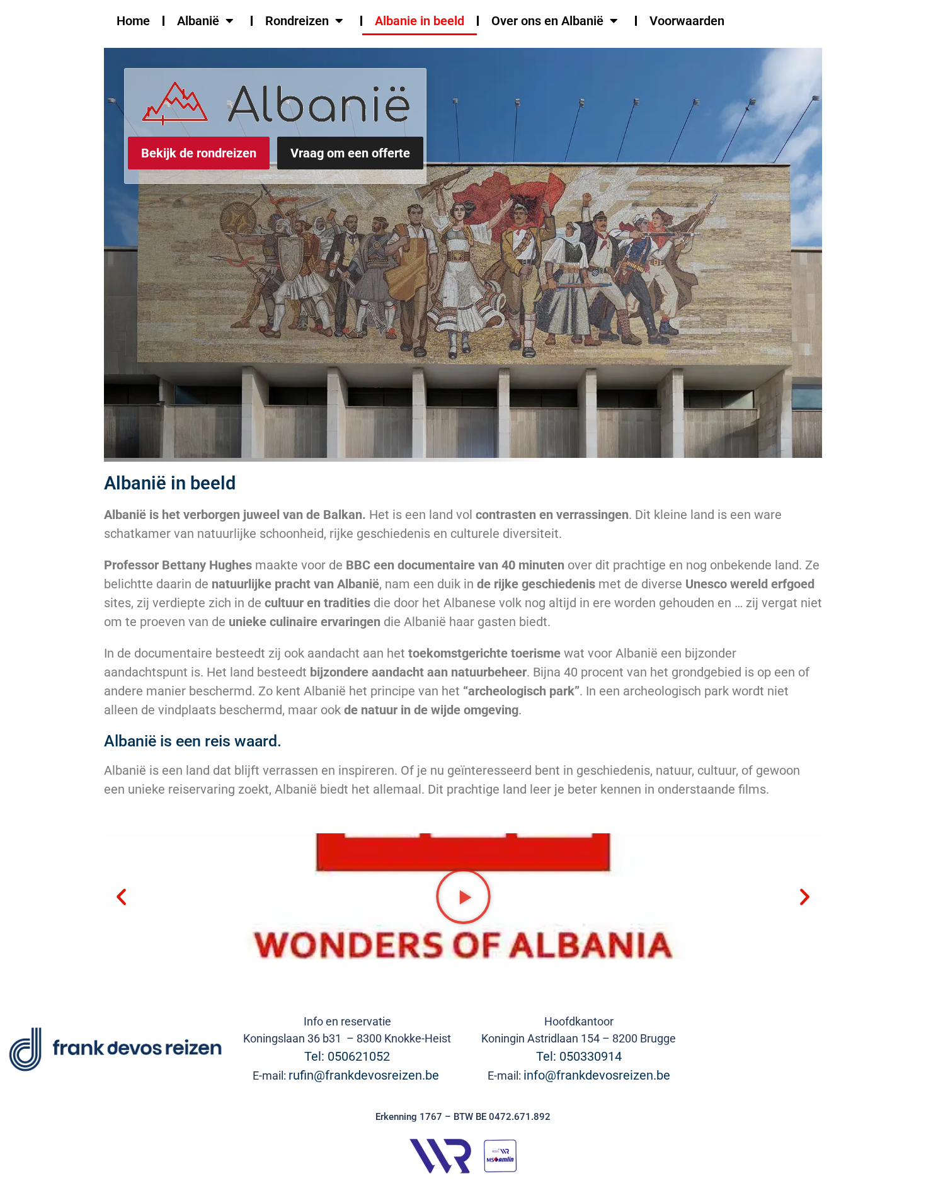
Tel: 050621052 (347, 1056)
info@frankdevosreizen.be (596, 1075)
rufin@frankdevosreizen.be (365, 1075)
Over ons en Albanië (547, 20)
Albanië (198, 20)
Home (133, 20)
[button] (121, 897)
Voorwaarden (686, 20)
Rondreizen (297, 20)
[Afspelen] (463, 896)
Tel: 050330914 (579, 1056)
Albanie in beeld (419, 20)
